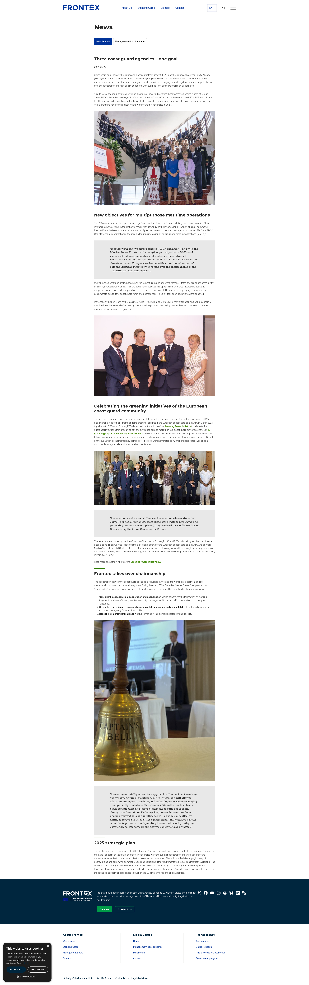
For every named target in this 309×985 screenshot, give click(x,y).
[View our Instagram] (218, 893)
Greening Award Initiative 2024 (147, 562)
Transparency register (207, 958)
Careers (67, 958)
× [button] (48, 946)
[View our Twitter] (199, 893)
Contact (137, 958)
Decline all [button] (37, 969)
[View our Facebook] (206, 893)
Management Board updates (130, 41)
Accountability (203, 941)
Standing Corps (70, 947)
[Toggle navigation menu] (233, 8)
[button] (27, 977)
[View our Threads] (225, 893)
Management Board (73, 952)
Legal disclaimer (139, 978)
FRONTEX (81, 7)
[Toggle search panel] (223, 7)
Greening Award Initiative (177, 426)
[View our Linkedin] (238, 893)
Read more (29, 963)
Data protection (204, 947)
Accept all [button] (16, 969)
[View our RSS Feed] (244, 893)
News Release (102, 41)
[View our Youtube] (212, 893)
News (136, 941)
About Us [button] (127, 7)
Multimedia (139, 952)
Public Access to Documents (210, 952)
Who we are (69, 941)
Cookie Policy (122, 978)
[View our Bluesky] (231, 893)
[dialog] (27, 962)
